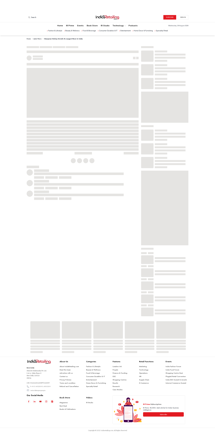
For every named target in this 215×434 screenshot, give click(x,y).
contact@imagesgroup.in (37, 390)
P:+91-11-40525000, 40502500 (40, 386)
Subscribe (170, 17)
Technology (118, 25)
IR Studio (105, 25)
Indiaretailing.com (107, 430)
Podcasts (133, 25)
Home (60, 25)
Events (80, 25)
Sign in (183, 17)
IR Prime (70, 25)
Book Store (92, 25)
